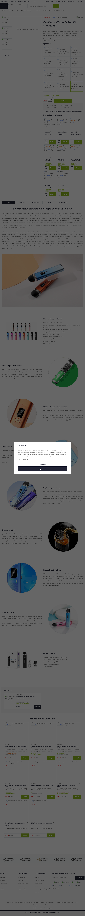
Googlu (33, 454)
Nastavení (43, 464)
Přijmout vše (42, 469)
